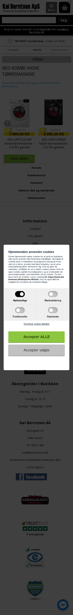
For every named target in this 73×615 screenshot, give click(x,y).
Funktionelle (20, 316)
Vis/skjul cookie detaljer (36, 323)
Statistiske (53, 316)
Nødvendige (20, 300)
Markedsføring (53, 300)
